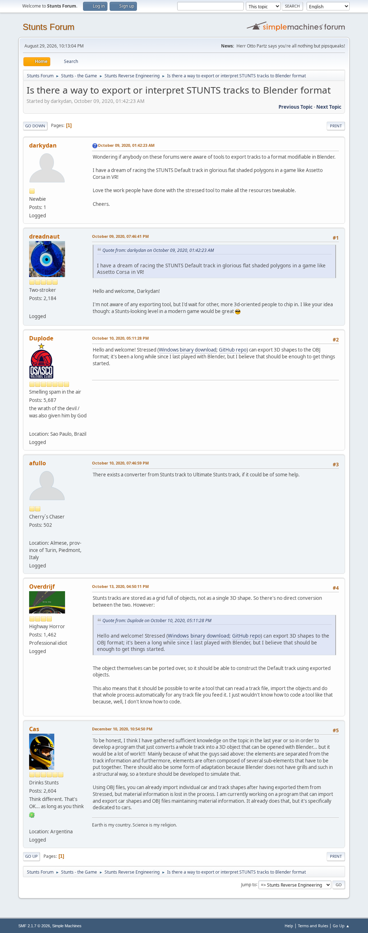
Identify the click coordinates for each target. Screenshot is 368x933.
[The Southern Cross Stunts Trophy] (32, 425)
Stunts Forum (48, 27)
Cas (34, 729)
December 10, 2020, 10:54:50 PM (122, 729)
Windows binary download (187, 350)
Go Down (35, 125)
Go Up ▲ (341, 925)
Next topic (328, 107)
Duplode (41, 338)
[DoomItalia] (32, 534)
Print (336, 125)
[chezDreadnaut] (32, 307)
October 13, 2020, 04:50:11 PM (120, 586)
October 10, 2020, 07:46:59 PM (120, 463)
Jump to (248, 884)
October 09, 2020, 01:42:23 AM (126, 145)
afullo (37, 463)
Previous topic (296, 107)
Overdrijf (42, 586)
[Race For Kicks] (32, 823)
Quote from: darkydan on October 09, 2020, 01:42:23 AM (158, 250)
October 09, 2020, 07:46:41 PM (120, 236)
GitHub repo (233, 350)
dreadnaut (44, 236)
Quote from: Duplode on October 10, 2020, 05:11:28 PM (156, 620)
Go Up (31, 856)
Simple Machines (67, 926)
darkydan (43, 145)
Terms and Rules (313, 925)
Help (289, 925)
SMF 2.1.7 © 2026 (34, 926)
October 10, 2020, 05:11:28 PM (120, 338)
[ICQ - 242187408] (32, 814)
